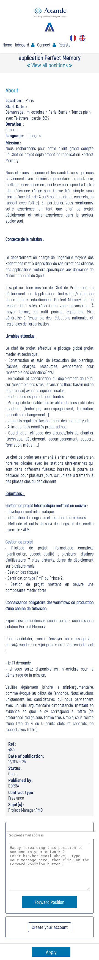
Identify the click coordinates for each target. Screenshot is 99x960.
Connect (43, 44)
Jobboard (22, 44)
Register (65, 44)
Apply (51, 952)
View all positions (49, 64)
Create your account (50, 927)
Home (7, 44)
